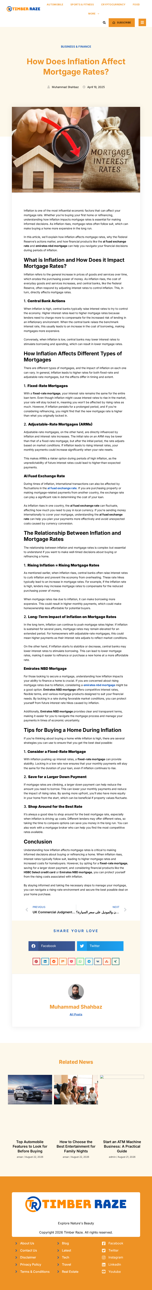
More (91, 13)
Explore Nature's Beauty (76, 1223)
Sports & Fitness (82, 4)
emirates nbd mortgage (99, 685)
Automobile (55, 4)
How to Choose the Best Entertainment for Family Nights (76, 1146)
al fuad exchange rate (62, 488)
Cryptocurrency (113, 4)
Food (136, 4)
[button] (104, 22)
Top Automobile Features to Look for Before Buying (30, 1146)
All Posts (76, 1014)
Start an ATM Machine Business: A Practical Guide (122, 1146)
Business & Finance (76, 46)
